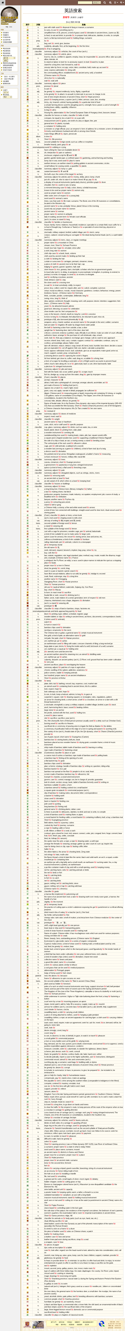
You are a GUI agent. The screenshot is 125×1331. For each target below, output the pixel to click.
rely (52, 57)
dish (54, 478)
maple (66, 520)
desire (75, 150)
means (103, 374)
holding (76, 38)
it (69, 179)
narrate (65, 390)
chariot (60, 322)
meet (77, 343)
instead (50, 411)
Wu (73, 408)
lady (69, 188)
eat (54, 35)
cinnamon (54, 462)
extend (114, 272)
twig (104, 449)
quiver (69, 99)
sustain (59, 353)
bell (53, 505)
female (72, 217)
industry (77, 494)
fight (71, 388)
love (48, 317)
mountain (62, 243)
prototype (48, 319)
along (61, 364)
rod (55, 424)
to (45, 30)
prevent (109, 361)
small (46, 166)
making (70, 435)
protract (47, 274)
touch (52, 364)
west (102, 322)
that (54, 201)
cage (46, 446)
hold (89, 67)
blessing (56, 309)
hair (54, 248)
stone (49, 282)
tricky (46, 102)
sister (51, 196)
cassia (47, 462)
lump (46, 161)
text (80, 518)
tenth (73, 121)
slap (94, 335)
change (87, 338)
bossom (106, 112)
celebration (75, 309)
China (77, 97)
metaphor (80, 489)
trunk (80, 515)
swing (46, 298)
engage (63, 274)
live (50, 78)
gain (88, 374)
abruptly (55, 46)
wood (100, 435)
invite (55, 274)
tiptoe (56, 62)
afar (52, 272)
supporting (84, 438)
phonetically (73, 319)
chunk (97, 177)
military (55, 232)
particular (86, 102)
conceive (92, 314)
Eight (87, 361)
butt (72, 351)
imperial (104, 403)
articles (64, 177)
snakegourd (80, 454)
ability (57, 107)
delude (58, 401)
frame (96, 454)
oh (45, 152)
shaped (59, 438)
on (55, 57)
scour (65, 372)
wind (78, 520)
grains (64, 121)
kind (71, 33)
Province (73, 245)
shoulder (47, 185)
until (56, 81)
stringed (59, 366)
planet (79, 206)
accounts (99, 361)
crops (84, 467)
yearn (46, 306)
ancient (100, 33)
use (54, 30)
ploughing (74, 105)
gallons (51, 395)
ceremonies (98, 163)
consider (52, 296)
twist (91, 346)
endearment (118, 129)
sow (51, 201)
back (85, 364)
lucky (73, 91)
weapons (48, 322)
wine (64, 126)
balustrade (96, 531)
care (56, 311)
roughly (119, 393)
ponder (59, 296)
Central (72, 112)
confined (70, 158)
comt (84, 314)
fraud (114, 361)
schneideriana (56, 539)
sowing (61, 166)
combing (67, 432)
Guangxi (69, 462)
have (46, 150)
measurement (49, 121)
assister (70, 277)
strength (88, 105)
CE (45, 406)
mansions (103, 201)
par (79, 118)
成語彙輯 (6, 81)
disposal (66, 27)
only (82, 190)
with (49, 27)
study (115, 494)
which (62, 481)
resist (46, 351)
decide (112, 346)
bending (96, 440)
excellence (59, 291)
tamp (74, 185)
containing (101, 393)
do (104, 94)
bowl (60, 478)
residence (82, 225)
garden (47, 158)
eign (62, 142)
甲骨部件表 (6, 37)
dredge (53, 374)
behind (53, 358)
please (65, 343)
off (49, 346)
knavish (56, 102)
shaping (63, 518)
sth (45, 78)
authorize (48, 335)
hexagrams (116, 406)
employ (75, 57)
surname (90, 27)
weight (57, 419)
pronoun (47, 86)
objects (72, 473)
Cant (47, 377)
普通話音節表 (7, 68)
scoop (61, 374)
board (46, 430)
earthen (47, 163)
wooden (49, 432)
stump (61, 507)
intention (103, 301)
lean (101, 358)
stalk (53, 27)
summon (101, 288)
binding (72, 256)
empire (56, 97)
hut (57, 510)
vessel (112, 510)
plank (52, 430)
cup (45, 427)
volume (73, 253)
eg (60, 227)
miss (52, 298)
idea (46, 301)
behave (52, 280)
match (68, 118)
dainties (100, 35)
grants (109, 269)
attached (75, 317)
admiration (60, 70)
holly (55, 507)
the (67, 46)
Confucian (66, 227)
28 (97, 201)
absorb (90, 382)
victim (78, 356)
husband (66, 131)
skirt (47, 251)
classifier (47, 115)
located (47, 203)
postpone (73, 272)
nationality (61, 78)
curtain (47, 261)
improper (96, 374)
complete (93, 288)
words (68, 142)
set (63, 348)
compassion (70, 311)
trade (71, 494)
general (47, 123)
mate (68, 201)
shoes (60, 492)
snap (73, 346)
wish (80, 301)
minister (49, 129)
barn (69, 269)
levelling (64, 361)
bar (50, 161)
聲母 (4, 65)
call (92, 338)
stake (81, 435)
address (91, 129)
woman (59, 198)
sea (55, 161)
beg (45, 43)
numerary (48, 51)
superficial (85, 91)
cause (119, 346)
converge (75, 382)
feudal (54, 403)
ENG (10, 27)
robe (55, 251)
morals (67, 291)
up (116, 57)
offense (65, 401)
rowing (74, 440)
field (105, 225)
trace (46, 303)
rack (64, 443)
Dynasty (70, 406)
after (79, 248)
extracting (57, 502)
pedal (92, 325)
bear (81, 57)
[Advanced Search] (110, 2)
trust (46, 57)
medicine (72, 414)
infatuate (64, 317)
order (106, 333)
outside (73, 327)
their (80, 256)
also (58, 319)
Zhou (78, 403)
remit (57, 43)
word (60, 161)
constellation (67, 395)
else (60, 179)
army (87, 73)
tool (45, 277)
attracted (58, 306)
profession (48, 494)
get (58, 358)
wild (56, 446)
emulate (68, 248)
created (84, 408)
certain (101, 225)
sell (81, 335)
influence (72, 107)
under (53, 179)
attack (62, 94)
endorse (63, 333)
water (52, 325)
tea (89, 427)
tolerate (52, 59)
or (77, 27)
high (57, 129)
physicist (110, 227)
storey (90, 261)
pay (90, 179)
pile (62, 369)
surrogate (75, 235)
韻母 (8, 65)
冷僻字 (80, 17)
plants (59, 123)
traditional (94, 438)
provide (69, 35)
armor (83, 537)
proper (63, 190)
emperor (76, 129)
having (69, 102)
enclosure (48, 155)
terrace (53, 163)
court (77, 217)
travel (48, 272)
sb (96, 179)
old (48, 481)
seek (59, 201)
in (95, 33)
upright (47, 330)
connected (62, 510)
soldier (108, 322)
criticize (47, 333)
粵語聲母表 (6, 51)
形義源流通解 (7, 42)
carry (48, 30)
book (62, 253)
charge (97, 94)
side (49, 440)
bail (45, 325)
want (99, 338)
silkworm (77, 443)
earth (63, 475)
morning (95, 206)
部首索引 (6, 33)
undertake (98, 340)
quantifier (75, 166)
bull (48, 174)
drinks (72, 427)
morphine (89, 142)
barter (84, 348)
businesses (67, 222)
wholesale (87, 335)
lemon (74, 523)
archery (80, 174)
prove (46, 288)
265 (116, 403)
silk (72, 432)
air (70, 144)
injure (65, 134)
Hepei (90, 97)
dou (80, 121)
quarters (69, 267)
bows (52, 107)
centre (61, 174)
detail (73, 390)
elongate (90, 274)
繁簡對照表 (6, 83)
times (105, 33)
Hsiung (47, 112)
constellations (114, 201)
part (95, 317)
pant (59, 144)
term (52, 123)
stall (78, 267)
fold (75, 348)
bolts (80, 115)
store (54, 219)
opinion (51, 301)
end (54, 454)
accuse (89, 94)
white (75, 507)
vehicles (64, 51)
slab (75, 430)
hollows (52, 166)
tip (98, 449)
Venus (73, 206)
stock (91, 232)
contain (73, 340)
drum (104, 182)
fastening (56, 327)
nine (51, 97)
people (92, 322)
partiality (75, 102)
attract (46, 382)
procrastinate (85, 272)
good (46, 309)
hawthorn (67, 422)
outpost (62, 232)
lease (55, 335)
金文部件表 (6, 40)
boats (76, 435)
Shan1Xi (92, 406)
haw (59, 422)
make (94, 67)
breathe (47, 144)
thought (55, 227)
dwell (69, 314)
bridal (86, 188)
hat (65, 492)
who (89, 269)
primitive (90, 182)
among (82, 131)
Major (79, 395)
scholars (83, 269)
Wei (65, 406)
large (84, 534)
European (79, 112)
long (55, 65)
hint (118, 301)
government (102, 269)
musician (48, 229)
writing (55, 520)
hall (74, 267)
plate (79, 430)
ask (49, 43)
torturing (49, 356)
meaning (74, 301)
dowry (79, 188)
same (111, 33)
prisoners (63, 531)
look (62, 62)
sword (80, 446)
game (68, 449)
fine (67, 507)
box (96, 99)
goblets (82, 163)
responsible (90, 57)
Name (46, 403)
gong (59, 505)
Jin (62, 403)
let (57, 59)
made (49, 385)
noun (110, 225)
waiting (53, 217)
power (99, 105)
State (86, 112)
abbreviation (58, 112)
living (97, 358)
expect (80, 62)
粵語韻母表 (6, 53)
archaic (47, 380)
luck (50, 309)
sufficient (90, 390)
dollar (82, 177)
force (59, 67)
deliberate (78, 296)
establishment (69, 73)
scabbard (69, 446)
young (73, 196)
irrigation (61, 325)
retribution (62, 497)
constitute (82, 67)
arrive (113, 351)
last (47, 492)
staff (60, 424)
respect (63, 196)
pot (45, 385)
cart (90, 364)
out (48, 325)
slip (50, 253)
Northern (70, 398)
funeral (97, 235)
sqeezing (69, 356)
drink (61, 35)
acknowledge (57, 343)
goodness (88, 291)
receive (81, 274)
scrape (84, 372)
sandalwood (49, 435)
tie (72, 264)
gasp (64, 144)
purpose (90, 301)
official (62, 129)
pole (55, 443)
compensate (73, 353)
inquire (70, 288)
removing (56, 475)
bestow (67, 43)
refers (67, 481)
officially (82, 333)
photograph (64, 382)
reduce (61, 346)
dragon (78, 325)
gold (70, 169)
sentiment (59, 301)
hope (59, 248)
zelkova (47, 539)
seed (71, 361)
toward (65, 306)
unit (91, 73)
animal (94, 158)
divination (91, 33)
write (108, 35)
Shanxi (85, 406)
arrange (61, 335)
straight (82, 510)
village (80, 232)
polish (70, 372)
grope (76, 372)
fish (53, 185)
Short (46, 139)
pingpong (56, 49)
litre (91, 121)
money (76, 177)
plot (75, 361)
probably (66, 206)
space (77, 158)
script (61, 155)
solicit (86, 288)
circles (106, 163)
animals (62, 446)
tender (51, 311)
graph (96, 182)
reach (46, 353)
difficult (57, 134)
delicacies (92, 35)
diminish (54, 346)
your (67, 129)
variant (47, 171)
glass (50, 427)
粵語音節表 (6, 48)
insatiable (68, 150)
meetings (83, 240)
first (61, 46)
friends (93, 131)
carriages (67, 261)
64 (111, 406)
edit (75, 518)
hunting (110, 158)
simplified (48, 33)
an (71, 129)
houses (57, 484)
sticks (91, 473)
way (48, 520)
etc (69, 502)
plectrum (49, 366)
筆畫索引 (6, 35)
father (89, 489)
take (112, 57)
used (58, 27)
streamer (83, 261)
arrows (61, 99)
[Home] (2, 2)
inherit (53, 340)
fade (109, 364)
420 (120, 403)
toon (67, 489)
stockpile (75, 269)
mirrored (49, 188)
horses (57, 115)
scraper (55, 361)
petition (71, 333)
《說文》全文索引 (9, 76)
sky (63, 203)
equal (57, 118)
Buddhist (47, 497)
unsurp (47, 67)
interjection (51, 152)
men (67, 264)
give (61, 43)
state (59, 403)
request (59, 91)
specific (73, 424)
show (46, 311)
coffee (80, 142)
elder (46, 196)
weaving (56, 526)
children (77, 449)
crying (63, 147)
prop (65, 353)
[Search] (104, 2)
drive (95, 364)
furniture (86, 539)
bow (102, 346)
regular (76, 240)
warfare (67, 322)
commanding (52, 73)
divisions (62, 97)
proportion (100, 348)
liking (52, 150)
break (78, 346)
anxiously (73, 62)
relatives (64, 225)
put (45, 179)
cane (46, 424)
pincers (64, 33)
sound (46, 147)
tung (71, 465)
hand (56, 372)
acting (66, 235)
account (102, 67)
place (71, 161)
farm (91, 449)
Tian (79, 408)
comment (55, 333)
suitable (58, 534)
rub (60, 372)
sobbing (55, 147)
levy (51, 288)
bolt (48, 327)
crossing (62, 282)
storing (47, 512)
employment (96, 494)
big (55, 435)
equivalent (55, 348)
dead (87, 235)
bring (70, 70)
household (73, 225)
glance (77, 364)
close (87, 131)
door (64, 327)
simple (48, 105)
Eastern (72, 403)
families (57, 222)
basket (47, 475)
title (75, 457)
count (74, 51)
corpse (47, 235)
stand (48, 62)
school (47, 227)
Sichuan (66, 245)
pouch (46, 99)
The (80, 201)
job (120, 57)
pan (45, 27)
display (48, 182)
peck (59, 393)
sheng (110, 393)
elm (71, 539)
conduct (96, 291)
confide (60, 57)
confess (47, 343)
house (46, 225)
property (57, 494)
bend (86, 346)
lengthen (97, 272)
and (57, 35)
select (46, 364)
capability (64, 107)
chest (100, 112)
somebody (63, 285)
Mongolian (71, 454)
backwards (102, 364)
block (57, 430)
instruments (65, 182)
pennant (75, 261)
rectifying (53, 277)
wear (46, 70)
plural (56, 86)
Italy (67, 303)
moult (46, 248)
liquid (82, 393)
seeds (66, 166)
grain (75, 393)
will (84, 301)
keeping (55, 99)
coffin (105, 435)
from (68, 327)
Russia (63, 75)
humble (97, 346)
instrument (61, 38)
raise (67, 179)
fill (84, 179)
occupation (86, 494)
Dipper (89, 395)
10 (106, 393)
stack (70, 369)
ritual (107, 510)
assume (102, 57)
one (45, 97)
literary (73, 489)
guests (55, 267)
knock (67, 351)
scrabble (87, 358)
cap (83, 264)
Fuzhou (68, 499)
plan (102, 62)
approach (111, 338)
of (70, 27)
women (77, 190)
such (73, 142)
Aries (46, 201)
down (106, 346)
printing (65, 430)
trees (63, 459)
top (55, 38)
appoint (68, 57)
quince (47, 467)
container (49, 126)
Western (58, 203)
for (66, 62)
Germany (79, 293)
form (54, 33)
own (95, 408)
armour (86, 99)
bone (83, 325)
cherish (63, 314)
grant (46, 390)
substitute (79, 351)
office (108, 57)
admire (71, 306)
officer (60, 73)
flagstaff (108, 438)
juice (63, 502)
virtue (46, 291)
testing (47, 107)
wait (75, 65)
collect (56, 288)
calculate (91, 348)
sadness (68, 152)
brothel (68, 232)
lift (66, 325)
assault (70, 94)
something (63, 30)
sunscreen (56, 261)
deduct (68, 346)
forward (68, 65)
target (71, 174)
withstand (60, 351)
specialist (90, 225)
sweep (80, 440)
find (57, 338)
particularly (75, 182)
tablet (120, 235)
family (52, 225)
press (48, 502)
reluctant (87, 317)
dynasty (83, 403)
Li (56, 78)
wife (75, 131)
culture (84, 443)
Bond (85, 201)
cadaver (54, 235)
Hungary (93, 112)
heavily (53, 144)
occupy (65, 67)
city (73, 499)
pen (84, 232)
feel (63, 311)
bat (53, 449)
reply (77, 333)
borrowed (54, 171)
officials (83, 217)
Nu (52, 112)
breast (113, 112)
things (81, 38)
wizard (60, 235)
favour (54, 293)
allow (46, 59)
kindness (48, 293)
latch (70, 330)
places (63, 377)
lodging (47, 267)
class (68, 240)
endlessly (66, 91)
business (64, 494)
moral (52, 291)
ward (93, 62)
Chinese (48, 75)
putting (76, 163)
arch (70, 30)
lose (51, 248)
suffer (69, 358)
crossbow (62, 277)
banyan (47, 499)
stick (51, 424)
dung (74, 27)
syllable (54, 142)
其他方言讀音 (7, 70)
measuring (68, 393)
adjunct (55, 51)
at (64, 46)
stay (64, 280)
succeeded (55, 406)
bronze (57, 385)
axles (77, 534)
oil (67, 502)
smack (99, 335)
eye (53, 174)
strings (85, 473)
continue (106, 340)
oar (68, 440)
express (52, 70)
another (54, 499)
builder (90, 454)
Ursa (75, 395)
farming (54, 105)
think (46, 296)
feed (48, 35)
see (105, 338)
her (91, 408)
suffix (115, 225)
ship (56, 440)
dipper (86, 121)
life (65, 201)
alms (54, 110)
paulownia (63, 465)
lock (102, 510)
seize (71, 67)
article (63, 54)
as (115, 33)
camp (97, 232)
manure (81, 27)
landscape (61, 158)
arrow (63, 454)
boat (62, 440)
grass (77, 33)
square (94, 435)
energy (112, 291)
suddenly (47, 46)
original (56, 155)
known (47, 190)
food (85, 35)
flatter (71, 343)
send (71, 274)
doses (63, 414)
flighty (78, 91)
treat (46, 280)
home (58, 225)
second (47, 142)
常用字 (73, 17)
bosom (56, 314)
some (96, 227)
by (56, 67)
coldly (70, 285)
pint (95, 121)
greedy (49, 91)
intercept (79, 94)
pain (60, 152)
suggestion (112, 301)
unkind (62, 102)
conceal (47, 401)
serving (59, 449)
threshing (77, 467)
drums (82, 182)
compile (116, 35)
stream (47, 245)
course (108, 494)
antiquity (69, 214)
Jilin (53, 139)
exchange (76, 338)
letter (80, 99)
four (80, 51)
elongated (65, 473)
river (52, 245)
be (85, 57)
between (59, 131)
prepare (80, 35)
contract (87, 340)
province (96, 97)
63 (47, 395)
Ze (76, 408)
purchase (73, 335)
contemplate (68, 296)
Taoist (75, 227)
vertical (51, 443)
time (87, 46)
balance (68, 338)
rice (58, 269)
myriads (66, 123)
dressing (56, 188)
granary (64, 269)
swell (60, 185)
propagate (80, 390)
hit (45, 358)
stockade (48, 232)
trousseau (93, 188)
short (83, 97)
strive (74, 248)
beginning (72, 46)
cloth (87, 115)
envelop (102, 99)
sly (51, 102)
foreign (61, 523)
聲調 (11, 65)
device (60, 105)
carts (88, 534)
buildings (66, 484)
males (64, 256)
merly (47, 131)
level (81, 179)
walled (74, 232)
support (80, 340)
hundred (98, 73)
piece (69, 54)
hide (53, 401)
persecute (73, 134)
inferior (93, 333)
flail (65, 467)
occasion (64, 309)
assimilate (98, 382)
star (61, 206)
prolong (106, 272)
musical (57, 182)
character (79, 291)
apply (59, 390)
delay (65, 272)
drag (78, 358)
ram (67, 185)
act (104, 382)
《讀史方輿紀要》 (9, 79)
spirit (116, 235)
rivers (97, 473)
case (92, 99)
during (92, 235)
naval (80, 457)
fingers (85, 356)
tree (58, 435)
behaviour (104, 291)
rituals (103, 235)
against (70, 348)
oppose (53, 351)
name (54, 75)
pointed (50, 454)
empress (67, 408)
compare (47, 118)
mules (64, 115)
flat (53, 38)
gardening (86, 158)
